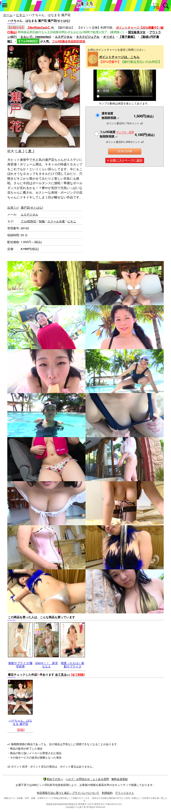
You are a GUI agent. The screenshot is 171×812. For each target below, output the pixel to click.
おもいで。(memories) (36, 36)
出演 (12, 207)
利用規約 (107, 793)
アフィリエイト (124, 793)
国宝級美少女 (137, 32)
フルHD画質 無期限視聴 (117, 134)
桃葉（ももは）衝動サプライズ (72, 664)
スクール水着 (56, 221)
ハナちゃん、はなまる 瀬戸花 (20, 722)
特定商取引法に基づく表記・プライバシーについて (68, 793)
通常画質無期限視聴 (110, 115)
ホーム (8, 15)
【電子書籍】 (127, 36)
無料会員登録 (119, 779)
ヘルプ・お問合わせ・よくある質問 (87, 779)
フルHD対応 (28, 221)
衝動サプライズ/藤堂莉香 (20, 664)
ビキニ (20, 15)
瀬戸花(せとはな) (32, 207)
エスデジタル (63, 36)
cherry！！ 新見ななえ (46, 664)
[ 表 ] (20, 150)
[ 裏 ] (30, 150)
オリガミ (109, 36)
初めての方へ (55, 779)
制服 (42, 221)
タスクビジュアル (87, 36)
